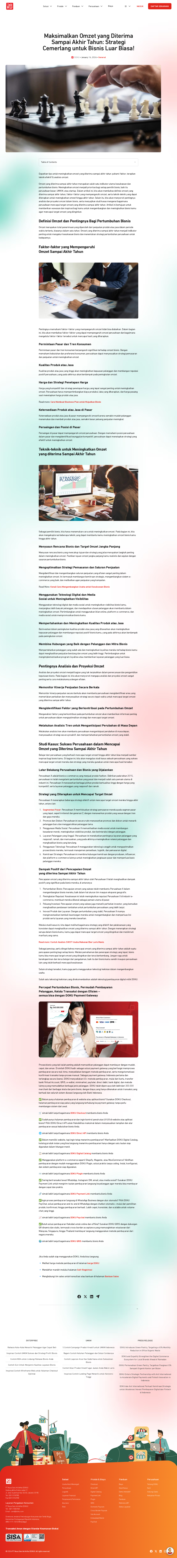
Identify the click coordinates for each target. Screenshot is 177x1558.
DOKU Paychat (77, 1218)
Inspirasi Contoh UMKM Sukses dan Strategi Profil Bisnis (31, 1353)
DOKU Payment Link (80, 1194)
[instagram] (165, 1551)
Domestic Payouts (97, 1507)
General (102, 57)
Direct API (94, 1488)
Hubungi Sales (152, 1492)
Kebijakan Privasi (153, 1496)
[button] (48, 6)
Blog (120, 1496)
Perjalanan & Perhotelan (71, 1499)
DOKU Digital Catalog (80, 1153)
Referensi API (124, 1503)
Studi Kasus (123, 1488)
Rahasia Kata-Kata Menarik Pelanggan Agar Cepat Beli (32, 1348)
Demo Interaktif (124, 1492)
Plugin (93, 1499)
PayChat (94, 1522)
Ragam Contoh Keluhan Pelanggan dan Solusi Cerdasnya (88, 1353)
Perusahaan (66, 1488)
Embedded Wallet (97, 1518)
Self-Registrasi (84, 1270)
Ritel (64, 1507)
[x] (155, 1551)
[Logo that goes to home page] (9, 1481)
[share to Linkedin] (92, 1297)
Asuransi (65, 1503)
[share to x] (85, 1297)
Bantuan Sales (112, 1276)
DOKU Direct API (78, 1133)
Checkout (94, 1484)
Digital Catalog (96, 1492)
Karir (149, 1488)
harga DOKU (93, 1263)
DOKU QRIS (75, 1241)
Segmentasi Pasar (52, 810)
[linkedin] (160, 1551)
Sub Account (95, 1514)
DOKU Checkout (78, 1113)
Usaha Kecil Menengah (70, 1484)
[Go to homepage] (10, 6)
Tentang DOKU (152, 1484)
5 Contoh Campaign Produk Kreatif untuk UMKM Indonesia (88, 1348)
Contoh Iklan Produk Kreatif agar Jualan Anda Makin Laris (88, 1368)
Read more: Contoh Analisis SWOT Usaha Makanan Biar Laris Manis (71, 942)
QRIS (92, 1503)
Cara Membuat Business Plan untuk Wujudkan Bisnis (76, 402)
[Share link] (98, 1297)
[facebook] (151, 1551)
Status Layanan (124, 1507)
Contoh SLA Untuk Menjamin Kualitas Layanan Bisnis (32, 1365)
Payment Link (96, 1496)
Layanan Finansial (69, 1496)
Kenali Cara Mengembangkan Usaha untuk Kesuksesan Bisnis (80, 587)
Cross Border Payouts (99, 1511)
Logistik (65, 1492)
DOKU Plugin (76, 1174)
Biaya (110, 6)
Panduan (122, 1499)
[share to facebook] (79, 1297)
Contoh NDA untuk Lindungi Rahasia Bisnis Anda (31, 1359)
